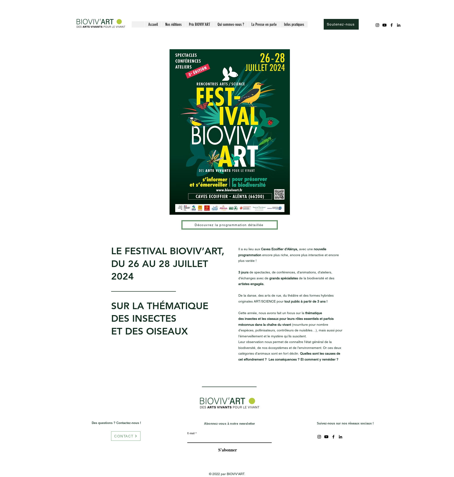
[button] (173, 24)
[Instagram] (377, 25)
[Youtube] (384, 25)
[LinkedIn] (398, 25)
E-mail (191, 433)
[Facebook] (391, 25)
